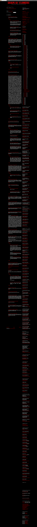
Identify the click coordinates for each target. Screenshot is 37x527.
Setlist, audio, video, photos (25, 463)
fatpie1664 (9, 124)
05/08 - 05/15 (25, 76)
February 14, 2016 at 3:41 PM (14, 215)
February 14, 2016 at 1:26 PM (15, 142)
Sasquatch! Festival (24, 260)
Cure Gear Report (24, 507)
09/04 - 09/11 (25, 60)
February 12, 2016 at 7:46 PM (14, 71)
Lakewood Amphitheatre (25, 302)
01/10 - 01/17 (25, 95)
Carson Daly (26, 521)
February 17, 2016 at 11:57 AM (15, 275)
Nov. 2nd (26, 153)
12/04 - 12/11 (25, 48)
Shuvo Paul (9, 262)
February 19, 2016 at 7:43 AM (12, 287)
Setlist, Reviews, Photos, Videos (26, 111)
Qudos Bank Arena (24, 217)
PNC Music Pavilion (24, 299)
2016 (23, 44)
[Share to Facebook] (15, 12)
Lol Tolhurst (23, 21)
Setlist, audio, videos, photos (25, 441)
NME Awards (26, 516)
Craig (10, 20)
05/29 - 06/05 (25, 73)
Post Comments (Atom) (12, 328)
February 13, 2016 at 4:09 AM (16, 110)
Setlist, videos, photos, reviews (25, 477)
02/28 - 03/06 (25, 85)
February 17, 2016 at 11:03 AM (16, 256)
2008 (23, 104)
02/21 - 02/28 (25, 86)
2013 (23, 99)
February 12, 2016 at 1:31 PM (13, 16)
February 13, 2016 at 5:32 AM (14, 129)
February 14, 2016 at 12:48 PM (14, 137)
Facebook (23, 27)
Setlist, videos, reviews (25, 236)
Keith (10, 129)
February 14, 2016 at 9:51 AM (14, 201)
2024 (23, 37)
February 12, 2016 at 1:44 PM (15, 20)
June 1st (23, 502)
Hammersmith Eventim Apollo (25, 311)
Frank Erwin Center (24, 233)
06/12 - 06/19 (25, 71)
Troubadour (26, 522)
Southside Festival (24, 443)
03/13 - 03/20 (25, 83)
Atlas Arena (23, 131)
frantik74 (11, 26)
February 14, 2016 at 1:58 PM (18, 207)
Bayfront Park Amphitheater (25, 305)
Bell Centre (23, 285)
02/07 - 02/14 (25, 88)
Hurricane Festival (24, 440)
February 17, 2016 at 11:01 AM (16, 252)
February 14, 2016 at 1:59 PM (18, 211)
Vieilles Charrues (24, 468)
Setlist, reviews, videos (25, 212)
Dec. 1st (23, 204)
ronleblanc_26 (9, 301)
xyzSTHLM (9, 38)
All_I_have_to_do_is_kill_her (11, 207)
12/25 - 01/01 (25, 45)
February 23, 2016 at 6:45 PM (14, 313)
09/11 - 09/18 (25, 59)
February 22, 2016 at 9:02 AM (14, 309)
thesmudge (9, 50)
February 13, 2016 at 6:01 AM (16, 113)
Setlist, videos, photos (24, 435)
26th (28, 306)
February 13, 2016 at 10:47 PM (14, 184)
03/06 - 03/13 (25, 84)
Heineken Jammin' (24, 454)
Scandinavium (24, 119)
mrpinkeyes (11, 110)
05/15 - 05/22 (25, 75)
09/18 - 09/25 (25, 58)
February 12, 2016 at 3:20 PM (13, 54)
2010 (23, 102)
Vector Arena (23, 211)
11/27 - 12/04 (25, 49)
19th (29, 293)
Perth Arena (23, 225)
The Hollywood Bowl (24, 251)
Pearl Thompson (24, 24)
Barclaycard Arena (24, 125)
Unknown (9, 71)
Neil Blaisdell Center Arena (25, 385)
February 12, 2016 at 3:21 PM (13, 59)
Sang (10, 32)
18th (28, 293)
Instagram (23, 25)
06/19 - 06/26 (25, 70)
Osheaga (23, 388)
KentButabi (11, 174)
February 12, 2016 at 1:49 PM (15, 26)
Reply (9, 18)
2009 (23, 103)
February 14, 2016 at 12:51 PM (14, 188)
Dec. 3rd (28, 204)
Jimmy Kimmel (26, 523)
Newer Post (8, 327)
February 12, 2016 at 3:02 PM (14, 32)
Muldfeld (9, 54)
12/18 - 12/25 (25, 46)
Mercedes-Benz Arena (24, 128)
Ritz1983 (9, 179)
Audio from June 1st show (25, 504)
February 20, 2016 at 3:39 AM (14, 291)
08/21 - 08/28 (25, 62)
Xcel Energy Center (24, 274)
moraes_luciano (10, 152)
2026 (23, 35)
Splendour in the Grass (25, 214)
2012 (23, 100)
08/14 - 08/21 (25, 63)
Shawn (9, 16)
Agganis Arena (24, 288)
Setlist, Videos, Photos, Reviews (26, 400)
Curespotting (8, 6)
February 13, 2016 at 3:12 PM (13, 179)
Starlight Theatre (24, 277)
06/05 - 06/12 (25, 72)
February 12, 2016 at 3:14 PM (14, 38)
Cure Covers (12, 6)
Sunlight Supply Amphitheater (25, 257)
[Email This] (13, 12)
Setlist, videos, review (24, 297)
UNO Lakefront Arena (24, 230)
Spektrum (23, 116)
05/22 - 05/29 (25, 74)
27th (29, 306)
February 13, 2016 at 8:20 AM (15, 152)
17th (29, 209)
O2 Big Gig (26, 517)
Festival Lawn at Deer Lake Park (26, 263)
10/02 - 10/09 (25, 56)
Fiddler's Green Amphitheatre (25, 271)
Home (14, 327)
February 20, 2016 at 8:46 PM (15, 301)
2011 (23, 101)
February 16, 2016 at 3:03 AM (14, 262)
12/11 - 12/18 (25, 47)
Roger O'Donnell (24, 16)
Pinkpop (23, 429)
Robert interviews (24, 424)
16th (28, 209)
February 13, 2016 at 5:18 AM (14, 124)
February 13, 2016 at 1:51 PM (16, 174)
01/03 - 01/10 (25, 96)
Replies (10, 19)
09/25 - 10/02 (25, 57)
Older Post (20, 327)
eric (8, 287)
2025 (23, 36)
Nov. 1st (23, 153)
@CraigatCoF (25, 9)
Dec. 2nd (26, 204)
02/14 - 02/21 (25, 87)
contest (29, 348)
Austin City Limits (24, 363)
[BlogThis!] (14, 12)
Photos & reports (24, 349)
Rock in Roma (24, 457)
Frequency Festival (24, 471)
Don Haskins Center (24, 241)
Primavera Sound (24, 432)
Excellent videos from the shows (26, 505)
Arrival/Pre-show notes (25, 509)
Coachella (26, 513)
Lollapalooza (23, 391)
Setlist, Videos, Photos (25, 312)
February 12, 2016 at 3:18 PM (14, 50)
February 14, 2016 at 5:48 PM (14, 229)
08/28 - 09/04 (25, 61)
